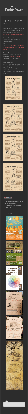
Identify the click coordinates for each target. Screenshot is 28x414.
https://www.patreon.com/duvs (13, 34)
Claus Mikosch (15, 56)
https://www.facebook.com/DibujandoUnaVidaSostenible (13, 47)
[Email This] (5, 198)
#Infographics (10, 205)
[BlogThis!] (6, 198)
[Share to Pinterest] (11, 198)
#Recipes (8, 207)
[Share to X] (8, 198)
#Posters (18, 205)
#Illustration (11, 203)
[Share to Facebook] (9, 198)
